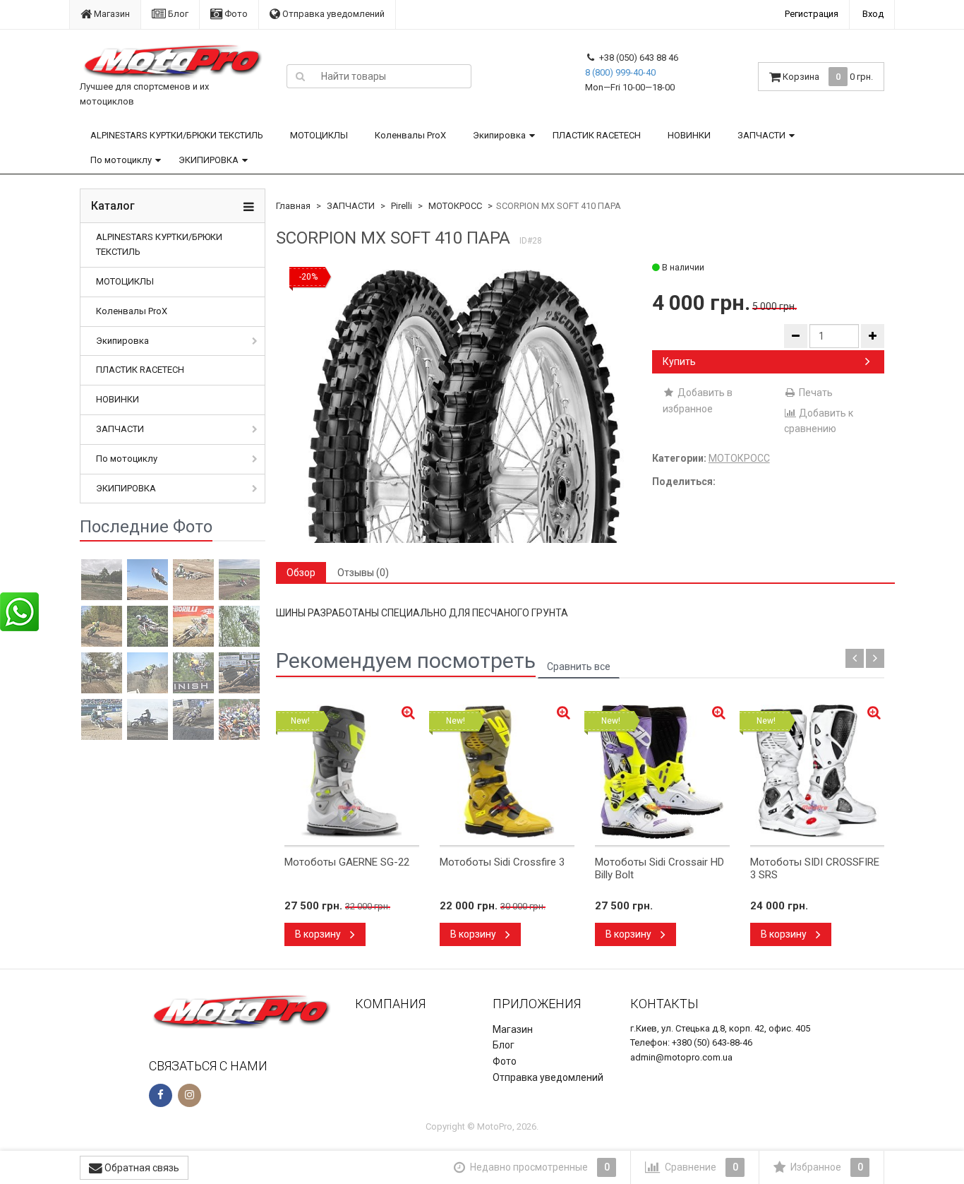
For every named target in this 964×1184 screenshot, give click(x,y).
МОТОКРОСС (455, 206)
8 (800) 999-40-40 (620, 72)
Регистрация (811, 13)
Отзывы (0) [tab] (363, 572)
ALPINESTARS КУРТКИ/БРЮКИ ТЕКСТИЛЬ (176, 135)
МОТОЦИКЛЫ (319, 135)
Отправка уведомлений (332, 13)
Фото (235, 13)
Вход (873, 13)
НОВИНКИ (689, 135)
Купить (679, 361)
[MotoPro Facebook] (160, 1095)
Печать (815, 392)
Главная (293, 206)
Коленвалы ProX (410, 135)
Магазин (111, 13)
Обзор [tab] (301, 572)
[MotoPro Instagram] (189, 1095)
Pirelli (401, 206)
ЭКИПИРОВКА (209, 160)
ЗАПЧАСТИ (761, 135)
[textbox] (392, 76)
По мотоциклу (121, 160)
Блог (177, 13)
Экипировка (499, 135)
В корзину (319, 934)
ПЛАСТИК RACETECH (597, 135)
